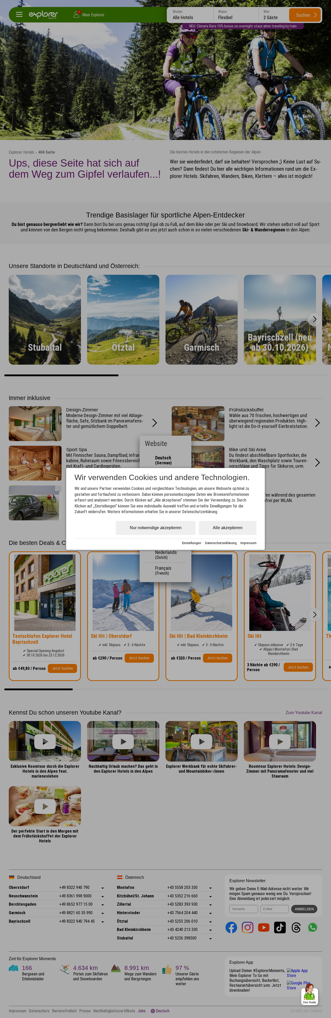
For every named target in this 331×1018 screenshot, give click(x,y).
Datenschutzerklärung (221, 543)
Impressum (248, 543)
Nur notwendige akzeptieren (156, 528)
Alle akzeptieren (228, 528)
